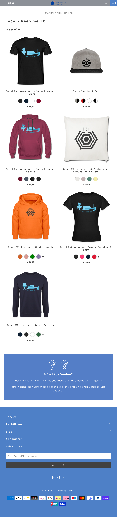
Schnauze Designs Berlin (62, 490)
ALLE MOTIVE (38, 380)
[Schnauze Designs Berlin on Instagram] (58, 478)
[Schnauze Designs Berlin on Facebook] (53, 478)
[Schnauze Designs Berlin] (58, 3)
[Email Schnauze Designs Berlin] (64, 478)
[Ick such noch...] (107, 3)
